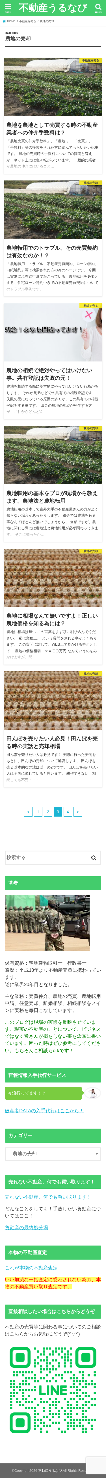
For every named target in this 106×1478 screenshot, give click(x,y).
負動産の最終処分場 (26, 1227)
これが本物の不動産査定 (31, 1268)
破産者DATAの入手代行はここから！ (44, 1110)
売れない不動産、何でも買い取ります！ (48, 1197)
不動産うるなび (53, 7)
